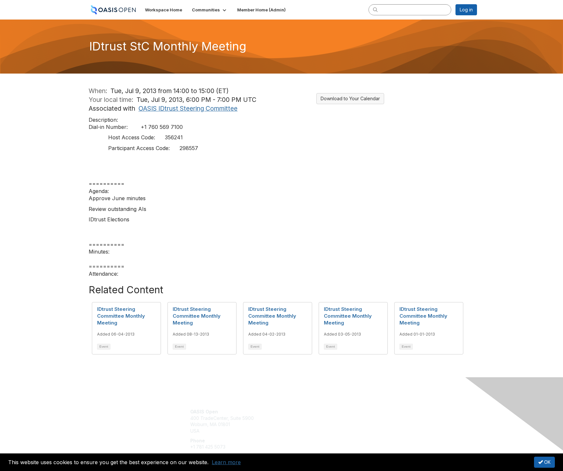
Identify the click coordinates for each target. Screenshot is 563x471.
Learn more (226, 462)
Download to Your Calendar (350, 98)
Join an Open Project (307, 421)
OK (547, 462)
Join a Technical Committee (313, 431)
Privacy (386, 418)
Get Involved (297, 411)
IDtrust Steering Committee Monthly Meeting (121, 316)
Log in (466, 9)
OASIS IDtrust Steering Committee (188, 108)
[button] (209, 10)
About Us (388, 411)
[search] (375, 9)
